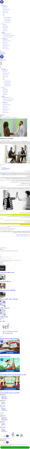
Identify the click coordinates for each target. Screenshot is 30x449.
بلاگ (1, 425)
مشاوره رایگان (2, 54)
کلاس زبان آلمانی (5, 7)
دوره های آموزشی (3, 5)
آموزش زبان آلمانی (3, 396)
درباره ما (2, 23)
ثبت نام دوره (2, 96)
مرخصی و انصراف (5, 30)
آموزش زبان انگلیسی (4, 417)
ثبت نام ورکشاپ (3, 403)
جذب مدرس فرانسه (5, 107)
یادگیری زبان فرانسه (24, 141)
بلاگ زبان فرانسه (9, 117)
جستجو (1, 116)
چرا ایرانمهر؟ (4, 24)
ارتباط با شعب (3, 32)
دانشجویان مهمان (5, 92)
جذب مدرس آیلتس (5, 110)
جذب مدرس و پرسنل (4, 38)
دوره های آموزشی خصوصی (7, 20)
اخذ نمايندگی (2, 423)
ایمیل (1, 258)
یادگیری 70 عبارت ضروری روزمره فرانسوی (21, 234)
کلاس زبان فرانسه (5, 74)
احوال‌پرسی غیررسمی (3, 169)
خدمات (4, 15)
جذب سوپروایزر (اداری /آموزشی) (7, 40)
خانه (1, 4)
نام (0, 257)
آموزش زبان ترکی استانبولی (4, 419)
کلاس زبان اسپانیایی (5, 12)
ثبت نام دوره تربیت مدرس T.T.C (7, 33)
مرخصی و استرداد (3, 429)
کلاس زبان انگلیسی (5, 6)
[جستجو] (0, 50)
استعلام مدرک (3, 402)
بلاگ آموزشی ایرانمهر (14, 117)
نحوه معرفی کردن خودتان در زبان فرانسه (22, 235)
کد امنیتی (2, 261)
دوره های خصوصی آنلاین (7, 85)
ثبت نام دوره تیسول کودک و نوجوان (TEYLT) (8, 35)
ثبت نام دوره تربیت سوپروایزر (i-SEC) (7, 100)
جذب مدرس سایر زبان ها (6, 48)
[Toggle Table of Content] (0, 166)
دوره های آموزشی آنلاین (7, 82)
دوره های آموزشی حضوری (7, 17)
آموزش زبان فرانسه (3, 397)
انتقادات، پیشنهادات (5, 27)
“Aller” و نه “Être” (3, 167)
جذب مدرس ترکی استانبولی (6, 45)
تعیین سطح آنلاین (2, 53)
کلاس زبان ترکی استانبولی (6, 9)
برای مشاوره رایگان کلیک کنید (15, 447)
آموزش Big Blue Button (4, 431)
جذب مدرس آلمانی (5, 42)
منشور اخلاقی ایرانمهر (5, 89)
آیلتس (3, 77)
